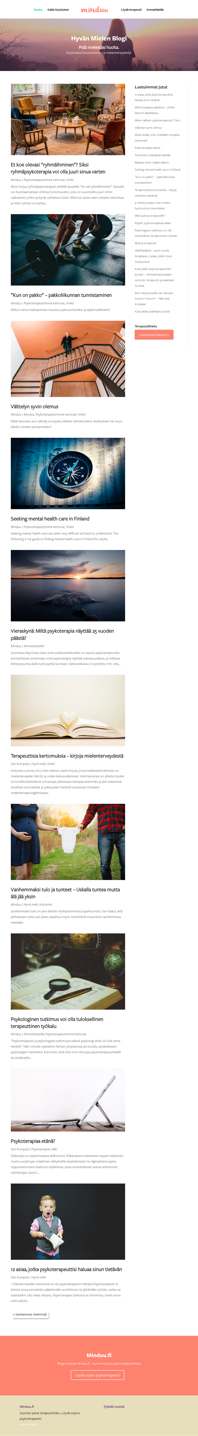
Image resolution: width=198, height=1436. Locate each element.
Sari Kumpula (20, 763)
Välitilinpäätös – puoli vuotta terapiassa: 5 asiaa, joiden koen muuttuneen (153, 255)
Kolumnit (45, 904)
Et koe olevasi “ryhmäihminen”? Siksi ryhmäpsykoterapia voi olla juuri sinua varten (58, 168)
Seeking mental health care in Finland (50, 518)
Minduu (16, 179)
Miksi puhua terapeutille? (150, 215)
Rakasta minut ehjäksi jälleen (152, 162)
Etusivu (38, 9)
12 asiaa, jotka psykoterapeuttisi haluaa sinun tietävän (66, 1269)
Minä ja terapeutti (145, 243)
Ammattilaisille (155, 9)
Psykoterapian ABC (45, 1149)
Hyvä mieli (39, 763)
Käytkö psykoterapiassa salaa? (153, 223)
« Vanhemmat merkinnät (30, 1314)
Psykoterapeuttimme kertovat (44, 179)
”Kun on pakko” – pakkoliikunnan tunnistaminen (61, 294)
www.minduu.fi (29, 1424)
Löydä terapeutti (131, 9)
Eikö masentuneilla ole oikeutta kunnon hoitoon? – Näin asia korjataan (154, 298)
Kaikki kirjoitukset (58, 9)
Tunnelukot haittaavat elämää (152, 155)
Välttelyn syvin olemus (34, 406)
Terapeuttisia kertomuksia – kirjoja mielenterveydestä (67, 755)
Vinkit (70, 179)
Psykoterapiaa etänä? (33, 1140)
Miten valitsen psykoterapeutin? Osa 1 (158, 120)
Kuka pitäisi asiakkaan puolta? (152, 311)
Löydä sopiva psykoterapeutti (97, 1375)
